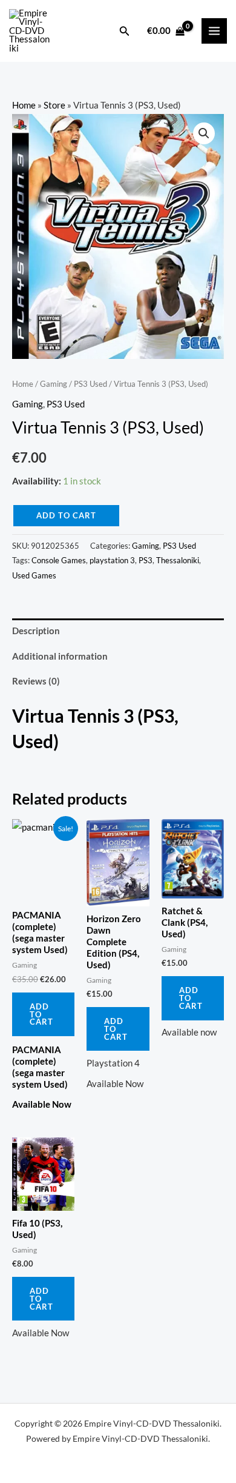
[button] (124, 31)
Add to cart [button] (41, 1014)
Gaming (53, 384)
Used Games (34, 575)
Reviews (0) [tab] (36, 681)
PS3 (145, 560)
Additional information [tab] (60, 656)
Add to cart (66, 515)
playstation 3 (112, 560)
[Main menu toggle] (214, 31)
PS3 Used (90, 384)
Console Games (58, 560)
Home (24, 105)
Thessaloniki (177, 560)
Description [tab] (36, 631)
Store (54, 105)
